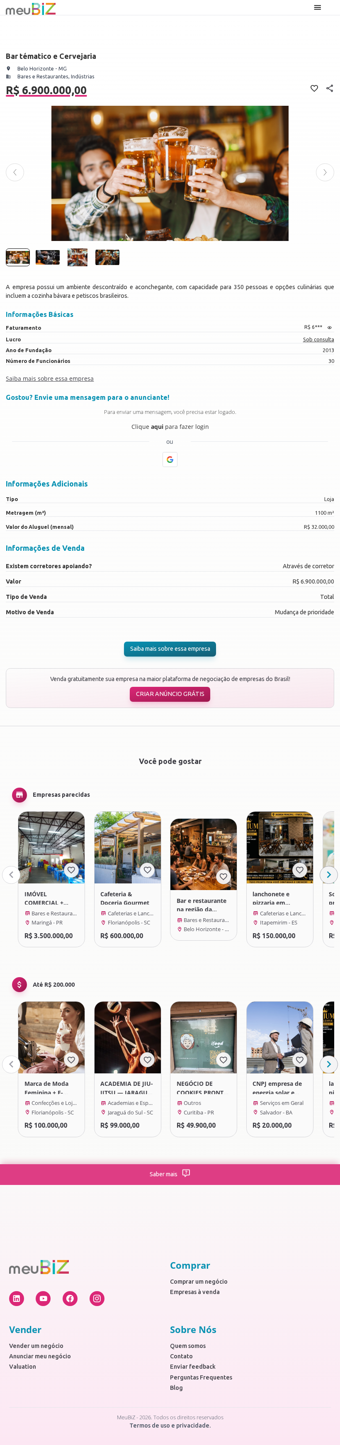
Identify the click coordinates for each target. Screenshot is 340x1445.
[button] (15, 172)
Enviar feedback (193, 1366)
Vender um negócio (36, 1346)
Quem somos (188, 1346)
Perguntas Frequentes (201, 1377)
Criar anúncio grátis (170, 694)
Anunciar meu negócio (40, 1356)
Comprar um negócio (199, 1281)
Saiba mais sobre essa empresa (170, 648)
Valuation (22, 1366)
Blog (176, 1387)
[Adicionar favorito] (71, 870)
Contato (181, 1356)
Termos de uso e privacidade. (170, 1425)
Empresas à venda (195, 1292)
